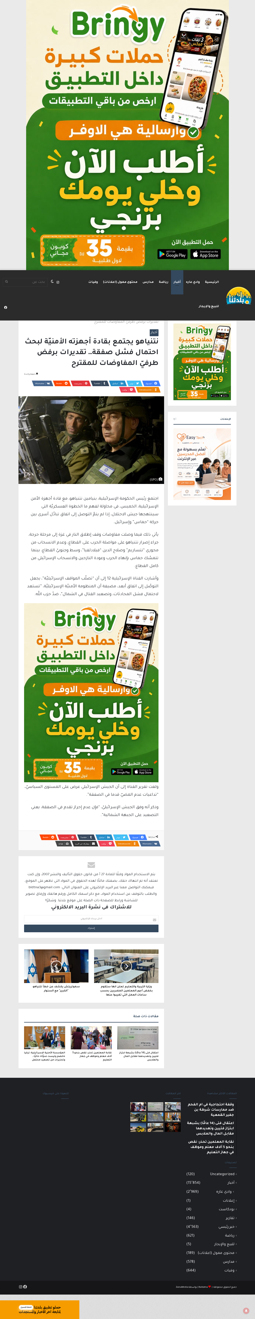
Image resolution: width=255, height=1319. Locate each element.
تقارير (230, 1218)
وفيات (93, 282)
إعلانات (228, 1201)
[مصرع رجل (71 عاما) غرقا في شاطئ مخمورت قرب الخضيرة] (138, 1127)
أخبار (177, 282)
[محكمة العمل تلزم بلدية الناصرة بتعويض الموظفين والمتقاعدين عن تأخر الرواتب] (156, 1116)
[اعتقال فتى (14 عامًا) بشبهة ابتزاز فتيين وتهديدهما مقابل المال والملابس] (137, 1037)
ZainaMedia (182, 1287)
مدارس (148, 282)
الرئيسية (212, 282)
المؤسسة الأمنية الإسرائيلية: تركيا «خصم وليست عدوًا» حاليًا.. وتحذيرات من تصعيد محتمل (44, 1056)
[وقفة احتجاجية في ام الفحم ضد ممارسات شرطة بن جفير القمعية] (173, 1106)
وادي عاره (193, 282)
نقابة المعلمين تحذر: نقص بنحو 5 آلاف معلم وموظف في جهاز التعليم (92, 1056)
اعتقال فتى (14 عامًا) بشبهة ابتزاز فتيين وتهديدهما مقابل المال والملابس (138, 1056)
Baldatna (203, 1287)
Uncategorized (222, 1174)
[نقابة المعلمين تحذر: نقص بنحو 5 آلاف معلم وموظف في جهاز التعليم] (91, 1037)
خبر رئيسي (226, 1227)
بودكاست (226, 1210)
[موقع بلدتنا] (238, 295)
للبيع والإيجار (209, 306)
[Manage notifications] (246, 1311)
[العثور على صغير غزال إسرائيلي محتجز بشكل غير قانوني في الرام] (173, 1127)
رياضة (163, 282)
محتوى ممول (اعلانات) (120, 282)
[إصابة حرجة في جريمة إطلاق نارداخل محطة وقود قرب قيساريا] (138, 1116)
